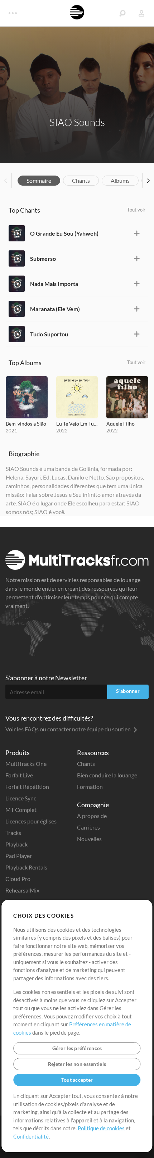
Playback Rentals (26, 867)
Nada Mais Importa (54, 283)
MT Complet (21, 809)
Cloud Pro (17, 878)
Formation (90, 786)
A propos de (92, 815)
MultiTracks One (26, 763)
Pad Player (18, 855)
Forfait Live (19, 775)
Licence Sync (20, 798)
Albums (120, 180)
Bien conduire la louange (107, 775)
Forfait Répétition (27, 786)
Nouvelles (89, 838)
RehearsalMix (22, 890)
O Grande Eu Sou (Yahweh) (64, 233)
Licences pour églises (31, 821)
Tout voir (136, 210)
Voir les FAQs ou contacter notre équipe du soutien (68, 729)
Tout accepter (77, 1080)
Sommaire (39, 180)
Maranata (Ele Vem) (55, 308)
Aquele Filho (120, 424)
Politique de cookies (101, 1128)
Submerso (43, 258)
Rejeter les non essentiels (77, 1064)
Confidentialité (31, 1136)
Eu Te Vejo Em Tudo (77, 424)
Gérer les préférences (77, 1048)
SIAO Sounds (77, 122)
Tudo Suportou (49, 334)
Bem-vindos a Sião (26, 424)
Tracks (13, 832)
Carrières (88, 827)
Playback (16, 844)
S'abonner (128, 691)
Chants (81, 180)
